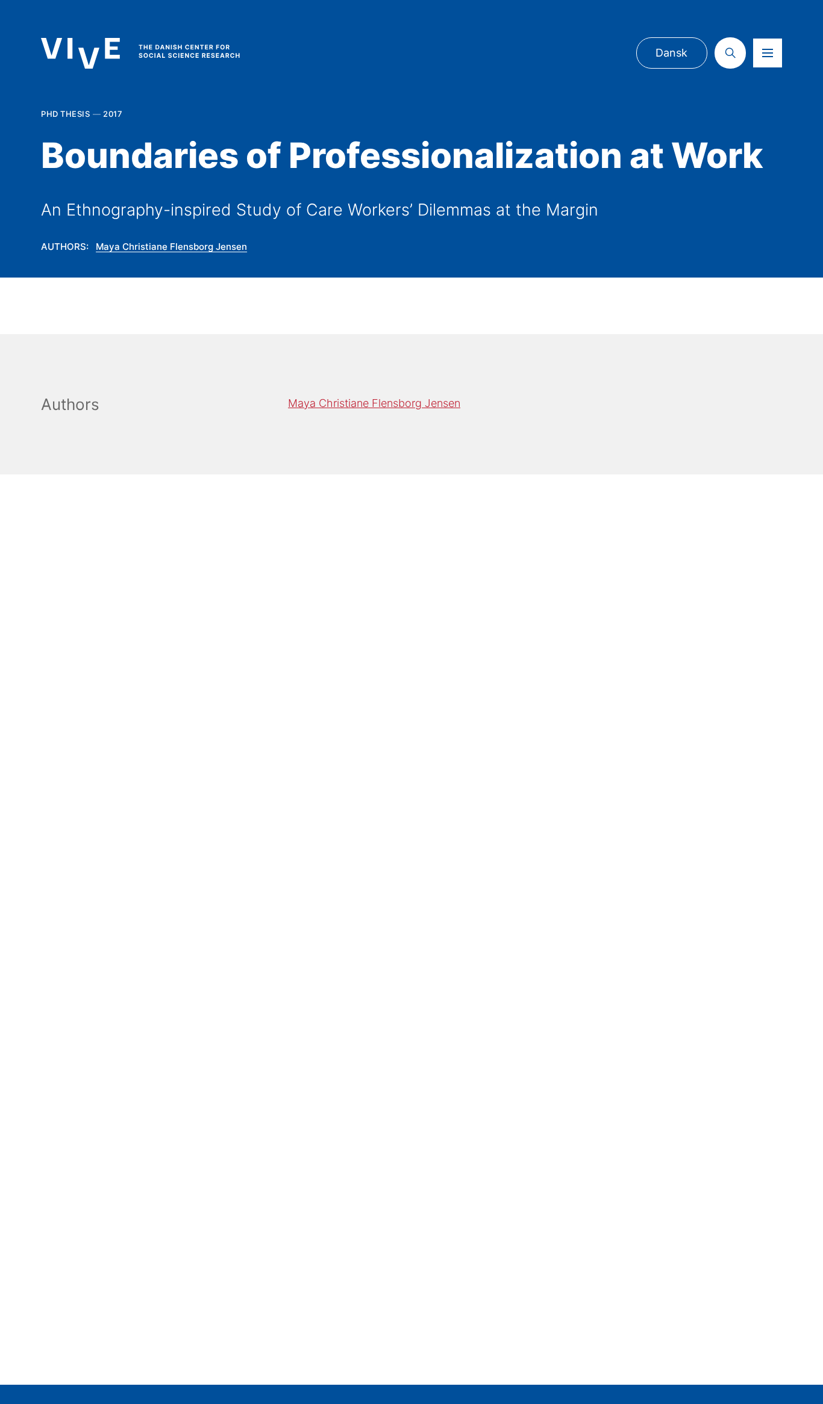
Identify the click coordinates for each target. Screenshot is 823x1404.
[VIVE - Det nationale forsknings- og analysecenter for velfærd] (152, 53)
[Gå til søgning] (730, 53)
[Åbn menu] (767, 53)
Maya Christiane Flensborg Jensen (171, 246)
